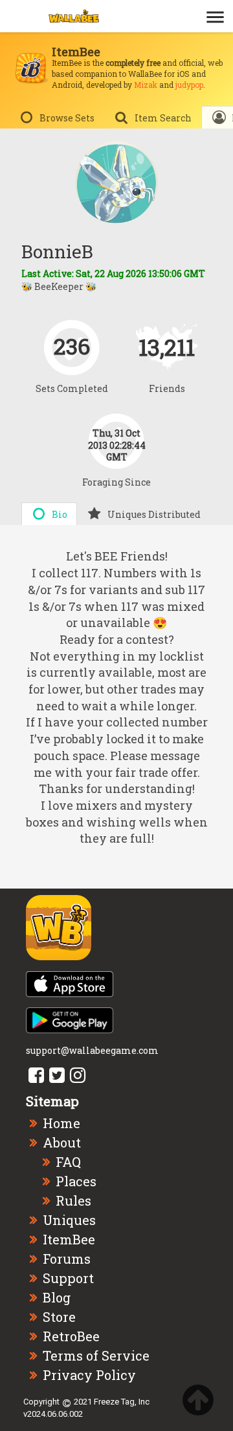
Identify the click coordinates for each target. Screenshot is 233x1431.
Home (61, 1123)
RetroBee (71, 1336)
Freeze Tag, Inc (122, 1401)
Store (59, 1316)
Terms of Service (96, 1355)
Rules (73, 1200)
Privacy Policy (89, 1374)
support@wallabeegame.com (92, 1050)
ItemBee (69, 1239)
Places (76, 1181)
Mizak (145, 84)
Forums (67, 1258)
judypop (189, 84)
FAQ (68, 1161)
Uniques (69, 1219)
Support (68, 1278)
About (62, 1142)
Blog (57, 1297)
